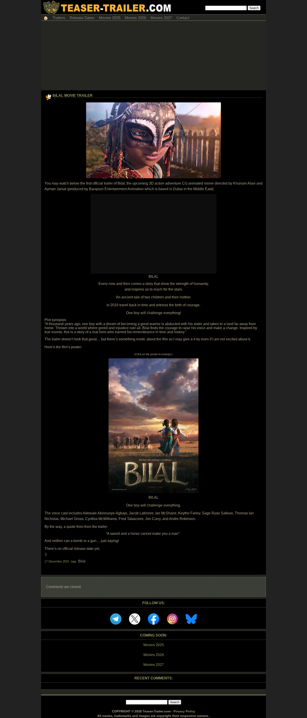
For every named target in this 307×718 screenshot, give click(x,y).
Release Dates (82, 18)
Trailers (59, 18)
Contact (182, 18)
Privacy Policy (184, 711)
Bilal (81, 561)
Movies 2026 (135, 18)
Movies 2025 (109, 18)
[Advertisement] (153, 56)
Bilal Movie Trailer (73, 95)
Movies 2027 (161, 18)
